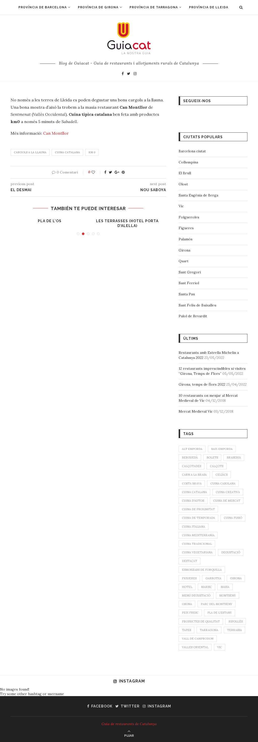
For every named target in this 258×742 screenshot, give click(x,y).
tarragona (209, 630)
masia (225, 587)
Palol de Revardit (193, 316)
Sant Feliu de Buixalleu (197, 305)
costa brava (192, 483)
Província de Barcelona (42, 7)
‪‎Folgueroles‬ (189, 217)
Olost (183, 184)
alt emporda (192, 449)
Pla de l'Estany (219, 612)
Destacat (189, 561)
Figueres (186, 228)
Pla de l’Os (49, 221)
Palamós (185, 239)
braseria (234, 457)
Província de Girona (98, 7)
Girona (184, 250)
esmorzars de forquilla (202, 570)
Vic (181, 206)
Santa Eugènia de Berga (198, 195)
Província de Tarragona (154, 7)
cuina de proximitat (198, 509)
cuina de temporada (198, 518)
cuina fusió (233, 518)
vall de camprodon (197, 638)
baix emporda (222, 449)
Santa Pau (187, 294)
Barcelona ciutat (192, 151)
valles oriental (195, 647)
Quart (183, 261)
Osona (187, 604)
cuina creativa (228, 492)
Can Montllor (56, 133)
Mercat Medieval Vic (196, 411)
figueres (189, 578)
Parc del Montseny (216, 604)
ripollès (236, 621)
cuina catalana (67, 152)
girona (236, 578)
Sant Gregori (190, 272)
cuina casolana (222, 483)
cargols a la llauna (30, 152)
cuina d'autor (193, 500)
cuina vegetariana (197, 552)
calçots (216, 466)
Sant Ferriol (189, 283)
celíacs (221, 474)
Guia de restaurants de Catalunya (129, 724)
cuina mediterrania (198, 535)
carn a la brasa (194, 474)
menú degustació (196, 595)
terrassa (234, 630)
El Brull (185, 173)
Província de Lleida (208, 7)
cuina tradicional (197, 544)
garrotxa (213, 578)
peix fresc (190, 612)
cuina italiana (193, 526)
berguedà (190, 457)
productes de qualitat (201, 621)
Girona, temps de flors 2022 (202, 384)
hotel (187, 587)
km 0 (91, 152)
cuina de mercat (226, 500)
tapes (186, 630)
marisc (206, 587)
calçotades (191, 466)
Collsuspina (188, 162)
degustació (230, 552)
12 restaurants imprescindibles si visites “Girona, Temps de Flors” (212, 371)
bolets (212, 457)
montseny (227, 595)
